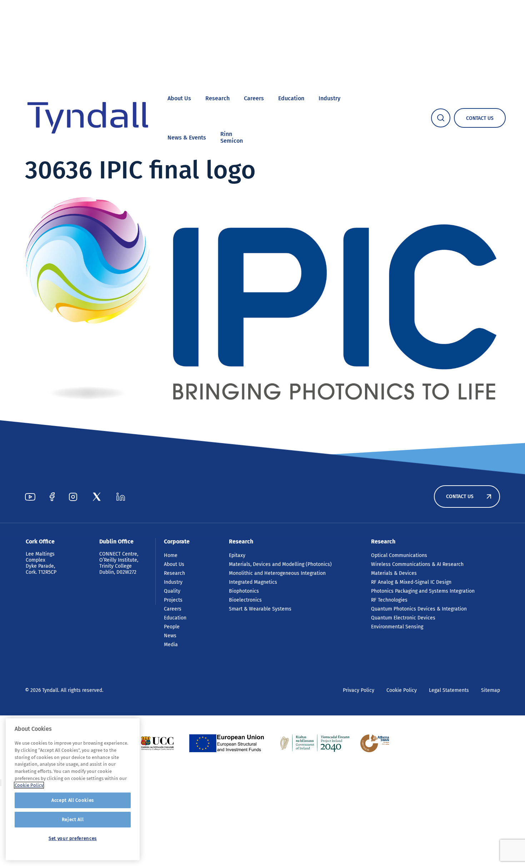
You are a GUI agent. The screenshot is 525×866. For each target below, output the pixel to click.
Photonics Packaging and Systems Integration (423, 591)
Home (171, 555)
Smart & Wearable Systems (260, 609)
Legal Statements (449, 690)
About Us (179, 98)
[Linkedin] (120, 496)
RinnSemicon (231, 137)
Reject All (73, 819)
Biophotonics (244, 591)
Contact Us (460, 496)
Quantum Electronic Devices (403, 618)
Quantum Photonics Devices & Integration (419, 609)
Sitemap (490, 690)
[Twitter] (96, 496)
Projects (173, 600)
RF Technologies (389, 600)
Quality (172, 591)
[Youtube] (30, 496)
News (170, 636)
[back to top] (0, 782)
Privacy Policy (358, 690)
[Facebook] (52, 496)
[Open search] (440, 117)
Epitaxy (237, 555)
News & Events (187, 137)
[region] (73, 789)
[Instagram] (73, 496)
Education (291, 98)
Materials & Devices (394, 573)
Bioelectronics (245, 600)
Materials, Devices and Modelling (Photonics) (280, 564)
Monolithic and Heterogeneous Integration (277, 573)
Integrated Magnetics (253, 582)
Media (171, 645)
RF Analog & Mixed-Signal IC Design (411, 582)
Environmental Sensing (397, 627)
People (172, 627)
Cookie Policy (401, 690)
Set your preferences (73, 838)
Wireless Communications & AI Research (417, 564)
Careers (254, 98)
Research (217, 98)
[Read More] (157, 743)
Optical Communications (399, 555)
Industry (329, 98)
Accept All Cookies (72, 800)
